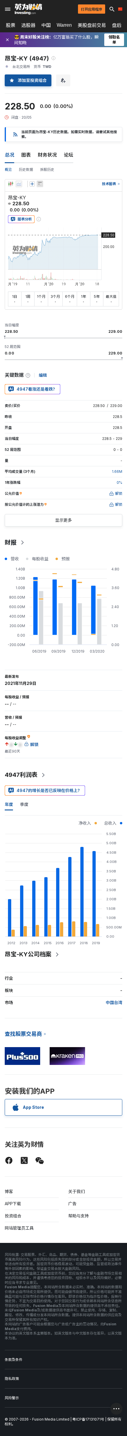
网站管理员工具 (19, 1227)
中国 (46, 25)
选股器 (28, 25)
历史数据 (26, 169)
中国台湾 (114, 1002)
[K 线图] (10, 184)
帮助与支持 (78, 1215)
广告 (72, 1203)
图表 (26, 155)
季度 (24, 804)
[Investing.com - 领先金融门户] (28, 9)
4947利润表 (21, 774)
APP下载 (13, 1203)
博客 (9, 1191)
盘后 (116, 25)
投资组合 (13, 1215)
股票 (10, 25)
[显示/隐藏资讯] (40, 184)
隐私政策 (12, 1378)
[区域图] (19, 184)
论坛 (68, 155)
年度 (9, 804)
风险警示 (12, 1398)
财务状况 (47, 155)
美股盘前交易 (92, 25)
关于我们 (76, 1191)
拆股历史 (47, 169)
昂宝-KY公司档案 (28, 954)
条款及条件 (13, 1359)
